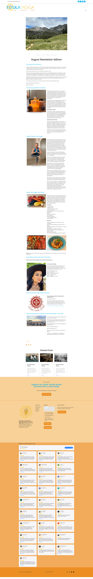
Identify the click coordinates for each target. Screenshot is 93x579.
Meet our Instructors (38, 406)
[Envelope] (83, 1)
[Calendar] (85, 1)
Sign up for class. (37, 410)
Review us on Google (68, 447)
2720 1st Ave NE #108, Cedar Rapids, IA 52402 (13, 1)
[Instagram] (80, 1)
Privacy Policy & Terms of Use (49, 571)
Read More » (28, 375)
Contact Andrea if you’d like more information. (55, 305)
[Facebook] (78, 1)
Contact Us (36, 411)
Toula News (37, 409)
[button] (86, 10)
